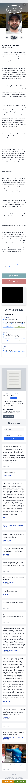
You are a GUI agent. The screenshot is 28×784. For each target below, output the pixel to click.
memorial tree (17, 264)
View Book (6, 398)
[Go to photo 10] (16, 761)
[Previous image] (3, 753)
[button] (14, 753)
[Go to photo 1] (9, 761)
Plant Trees (20, 326)
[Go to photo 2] (10, 761)
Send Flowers (19, 354)
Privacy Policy (10, 778)
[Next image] (25, 753)
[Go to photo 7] (14, 761)
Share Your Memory (8, 416)
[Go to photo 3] (11, 761)
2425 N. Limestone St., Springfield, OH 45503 (15, 323)
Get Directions (8, 326)
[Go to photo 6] (13, 761)
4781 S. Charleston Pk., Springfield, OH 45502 (15, 351)
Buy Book (14, 398)
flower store (12, 267)
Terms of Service (18, 778)
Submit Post (14, 438)
